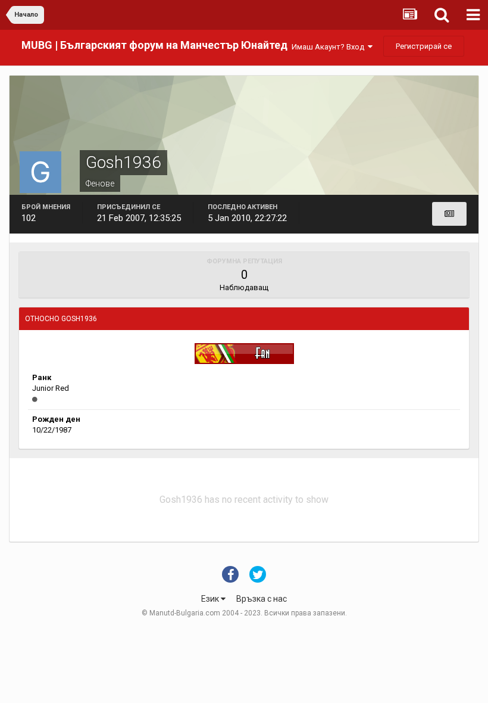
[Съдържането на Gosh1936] (449, 214)
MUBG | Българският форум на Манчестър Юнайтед (154, 45)
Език (211, 599)
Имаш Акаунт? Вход (330, 46)
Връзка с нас (261, 599)
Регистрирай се (424, 46)
